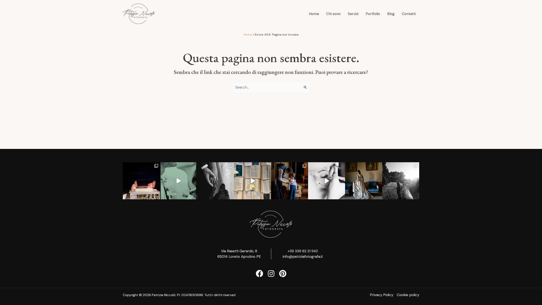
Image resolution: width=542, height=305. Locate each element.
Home (248, 34)
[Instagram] (271, 273)
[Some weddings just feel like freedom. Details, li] (141, 180)
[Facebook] (259, 273)
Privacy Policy (381, 295)
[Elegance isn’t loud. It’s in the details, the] (178, 180)
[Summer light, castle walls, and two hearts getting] (289, 180)
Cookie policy (408, 295)
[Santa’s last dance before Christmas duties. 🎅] (252, 180)
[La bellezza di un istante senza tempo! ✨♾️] (363, 180)
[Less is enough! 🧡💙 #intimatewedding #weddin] (215, 180)
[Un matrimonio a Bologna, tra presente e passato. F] (400, 180)
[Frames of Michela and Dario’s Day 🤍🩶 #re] (326, 180)
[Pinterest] (282, 273)
